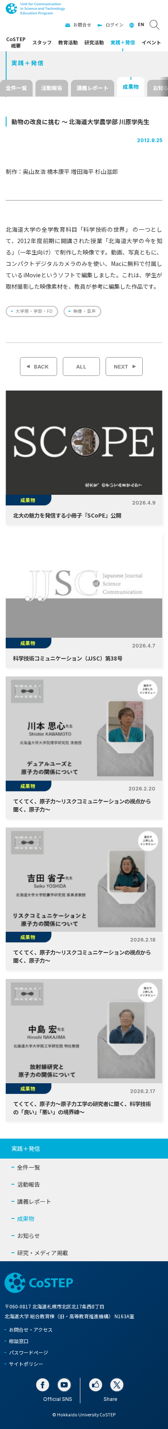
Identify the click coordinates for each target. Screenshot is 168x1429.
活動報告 (51, 88)
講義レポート (92, 88)
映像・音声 (84, 311)
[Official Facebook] (42, 1385)
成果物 (131, 86)
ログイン (115, 25)
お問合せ (82, 25)
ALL (81, 366)
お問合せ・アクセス (31, 1329)
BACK (41, 366)
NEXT (121, 366)
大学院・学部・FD (34, 311)
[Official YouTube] (64, 1385)
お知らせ (28, 1235)
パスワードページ (28, 1352)
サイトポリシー (26, 1363)
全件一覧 (16, 88)
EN (141, 24)
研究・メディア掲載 (42, 1253)
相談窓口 (19, 1340)
